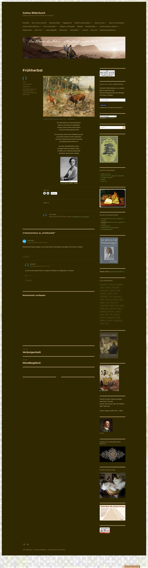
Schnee (119, 308)
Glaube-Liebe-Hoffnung (31, 26)
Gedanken (103, 293)
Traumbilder (74, 30)
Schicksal (112, 308)
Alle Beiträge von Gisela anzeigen (80, 216)
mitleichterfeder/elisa (107, 227)
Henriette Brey (90, 26)
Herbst (24, 92)
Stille (107, 314)
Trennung (116, 314)
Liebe (111, 302)
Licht (107, 302)
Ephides (80, 26)
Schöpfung (103, 311)
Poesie (24, 94)
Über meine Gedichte (39, 23)
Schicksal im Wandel (106, 177)
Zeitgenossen (27, 30)
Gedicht (31, 91)
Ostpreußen (63, 30)
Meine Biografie (51, 30)
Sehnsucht (111, 311)
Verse (28, 94)
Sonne (102, 314)
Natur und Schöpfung (116, 23)
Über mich (38, 30)
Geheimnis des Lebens (82, 23)
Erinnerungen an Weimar (108, 26)
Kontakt (85, 30)
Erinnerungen (104, 290)
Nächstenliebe (104, 305)
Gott (110, 296)
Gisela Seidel (103, 296)
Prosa (117, 305)
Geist (115, 293)
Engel (102, 287)
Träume (102, 317)
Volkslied (102, 320)
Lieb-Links (93, 30)
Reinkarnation (104, 308)
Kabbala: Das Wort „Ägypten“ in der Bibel (112, 176)
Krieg (120, 299)
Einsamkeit (119, 284)
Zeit (107, 323)
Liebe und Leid (99, 23)
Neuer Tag (104, 181)
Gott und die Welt (49, 26)
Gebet (118, 290)
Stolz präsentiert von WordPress (57, 549)
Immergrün (109, 229)
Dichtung (33, 89)
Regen (122, 305)
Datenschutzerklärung (107, 30)
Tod (111, 314)
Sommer (118, 311)
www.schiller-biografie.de (116, 271)
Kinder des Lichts (106, 174)
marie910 (30, 240)
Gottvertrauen (117, 296)
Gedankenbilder (54, 23)
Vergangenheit (110, 317)
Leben (102, 302)
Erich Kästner (115, 287)
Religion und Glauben (67, 26)
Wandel (103, 179)
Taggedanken (67, 23)
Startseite (26, 23)
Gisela (24, 81)
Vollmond (110, 320)
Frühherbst (26, 91)
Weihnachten (118, 320)
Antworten (26, 256)
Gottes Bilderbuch (34, 12)
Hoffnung (108, 299)
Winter (102, 323)
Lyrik (28, 92)
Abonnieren (103, 105)
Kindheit (115, 299)
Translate (112, 118)
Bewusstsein (103, 284)
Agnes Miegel (64, 183)
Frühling (112, 290)
